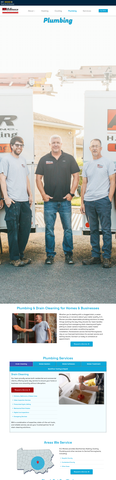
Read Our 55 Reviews (7, 4)
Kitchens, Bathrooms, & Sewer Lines (25, 396)
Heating (44, 10)
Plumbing (72, 10)
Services (87, 10)
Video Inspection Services (22, 400)
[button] (34, 396)
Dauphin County (67, 458)
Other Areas (65, 466)
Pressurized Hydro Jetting (22, 404)
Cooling (58, 10)
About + (31, 10)
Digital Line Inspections (21, 412)
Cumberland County (68, 462)
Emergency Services (20, 416)
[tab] (21, 364)
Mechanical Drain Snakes (22, 408)
